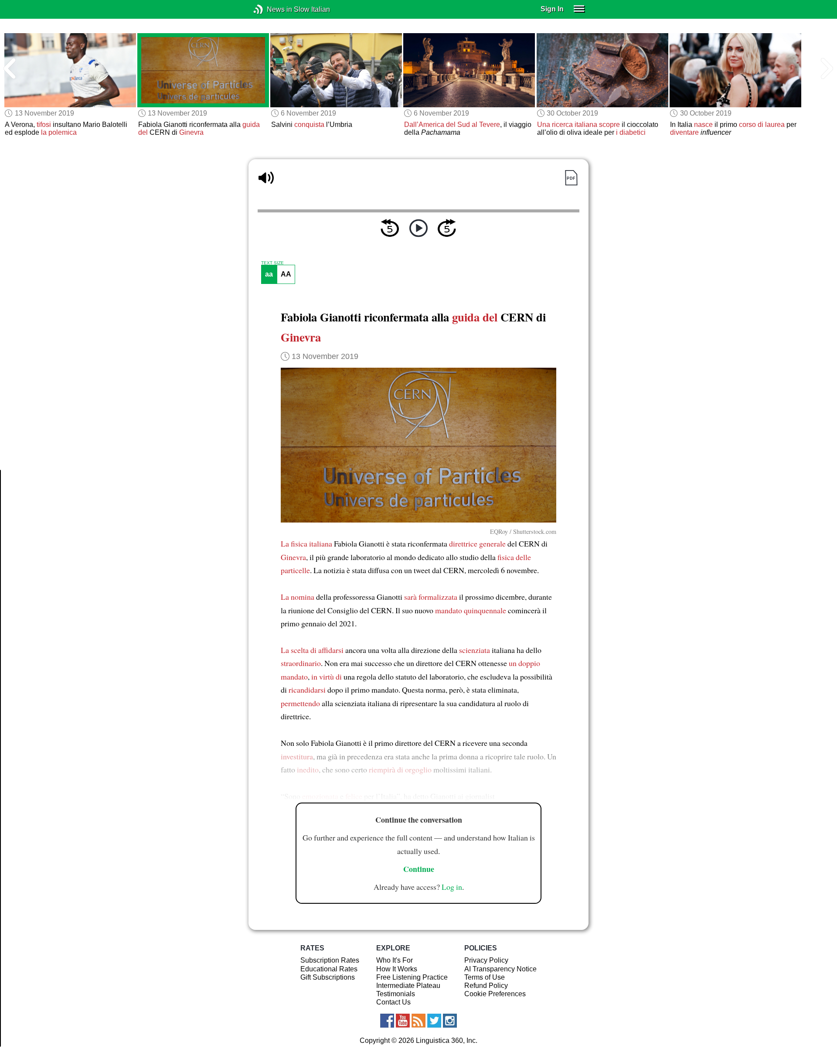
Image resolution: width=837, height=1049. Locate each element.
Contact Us (393, 1002)
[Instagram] (450, 1021)
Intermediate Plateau (408, 985)
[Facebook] (387, 1021)
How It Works (396, 969)
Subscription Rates (329, 960)
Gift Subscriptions (327, 977)
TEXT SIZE (272, 263)
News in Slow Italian (271, 9)
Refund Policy (486, 985)
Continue (418, 869)
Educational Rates (328, 969)
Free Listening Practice (412, 977)
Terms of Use (484, 977)
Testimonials (395, 994)
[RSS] (418, 1021)
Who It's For (394, 960)
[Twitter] (434, 1021)
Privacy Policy (486, 960)
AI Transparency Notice (500, 969)
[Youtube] (403, 1021)
